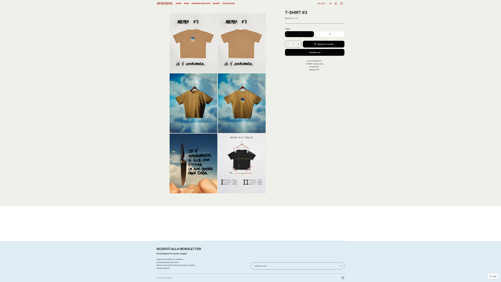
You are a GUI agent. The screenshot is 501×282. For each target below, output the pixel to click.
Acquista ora (314, 52)
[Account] (336, 3)
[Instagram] (342, 277)
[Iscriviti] (340, 265)
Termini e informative (164, 278)
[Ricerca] (330, 3)
